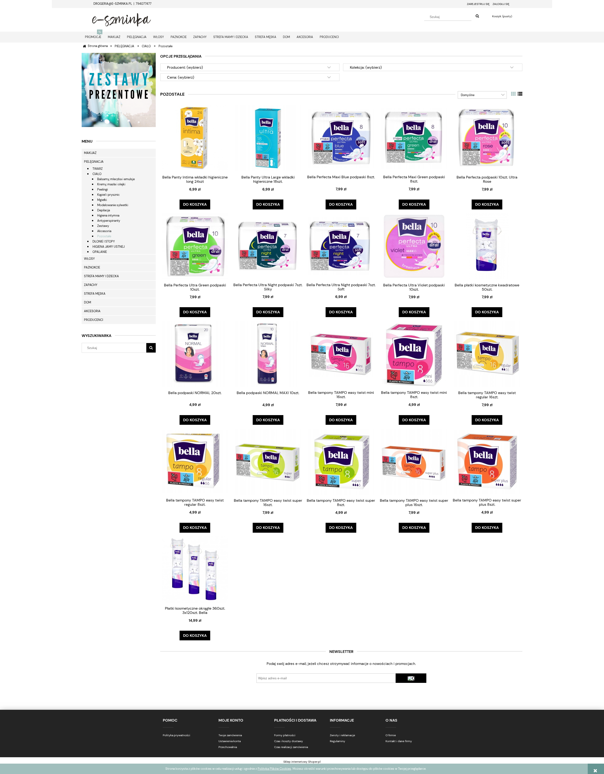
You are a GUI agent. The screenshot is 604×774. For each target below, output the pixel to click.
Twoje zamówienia (230, 735)
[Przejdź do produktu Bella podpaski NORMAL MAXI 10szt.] (268, 354)
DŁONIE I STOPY (103, 241)
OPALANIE (99, 252)
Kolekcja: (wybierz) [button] (366, 67)
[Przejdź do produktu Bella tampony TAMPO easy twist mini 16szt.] (341, 354)
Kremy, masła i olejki (111, 184)
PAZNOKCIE (92, 267)
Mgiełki (102, 200)
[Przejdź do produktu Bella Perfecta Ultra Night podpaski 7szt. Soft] (341, 246)
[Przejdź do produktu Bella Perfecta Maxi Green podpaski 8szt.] (414, 138)
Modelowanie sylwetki (112, 205)
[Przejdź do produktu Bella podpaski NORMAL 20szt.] (195, 354)
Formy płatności (284, 735)
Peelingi (102, 189)
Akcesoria (104, 231)
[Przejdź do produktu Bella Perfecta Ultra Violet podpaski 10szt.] (414, 246)
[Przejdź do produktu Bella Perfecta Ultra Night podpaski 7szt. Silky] (268, 246)
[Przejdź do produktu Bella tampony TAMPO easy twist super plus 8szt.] (487, 461)
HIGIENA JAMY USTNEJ (108, 247)
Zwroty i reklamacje (342, 735)
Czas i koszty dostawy (288, 741)
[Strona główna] (121, 19)
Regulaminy (337, 741)
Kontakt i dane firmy (399, 741)
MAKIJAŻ (90, 153)
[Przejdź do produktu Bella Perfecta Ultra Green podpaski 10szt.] (195, 246)
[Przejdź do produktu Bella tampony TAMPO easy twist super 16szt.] (268, 461)
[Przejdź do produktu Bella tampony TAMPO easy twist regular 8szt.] (195, 461)
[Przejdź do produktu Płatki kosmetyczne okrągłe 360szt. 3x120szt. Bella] (195, 569)
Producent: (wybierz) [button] (185, 67)
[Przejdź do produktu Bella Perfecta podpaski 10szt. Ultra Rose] (487, 138)
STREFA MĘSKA (94, 294)
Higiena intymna (108, 215)
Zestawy (103, 226)
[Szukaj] (477, 16)
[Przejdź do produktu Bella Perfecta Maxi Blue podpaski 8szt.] (341, 138)
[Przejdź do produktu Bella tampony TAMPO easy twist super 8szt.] (341, 461)
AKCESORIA (92, 311)
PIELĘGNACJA (94, 162)
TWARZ (97, 169)
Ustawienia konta (229, 741)
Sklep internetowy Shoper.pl (302, 762)
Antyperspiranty (108, 221)
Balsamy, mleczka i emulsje (116, 179)
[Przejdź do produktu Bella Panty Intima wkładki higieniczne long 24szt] (195, 138)
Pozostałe (104, 236)
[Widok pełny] (520, 94)
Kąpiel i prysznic (108, 195)
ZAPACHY (90, 285)
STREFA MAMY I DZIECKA (101, 276)
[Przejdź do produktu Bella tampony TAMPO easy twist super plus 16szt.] (414, 461)
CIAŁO (96, 174)
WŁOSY (89, 259)
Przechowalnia (227, 747)
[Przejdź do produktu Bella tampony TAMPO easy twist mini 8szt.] (414, 354)
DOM (87, 302)
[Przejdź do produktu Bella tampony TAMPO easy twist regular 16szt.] (487, 354)
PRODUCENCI (93, 320)
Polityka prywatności (176, 735)
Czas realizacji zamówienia (291, 747)
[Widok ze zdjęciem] (513, 94)
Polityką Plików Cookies (274, 769)
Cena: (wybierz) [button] (180, 77)
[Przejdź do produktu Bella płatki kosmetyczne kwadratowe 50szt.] (487, 246)
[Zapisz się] (411, 678)
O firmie (391, 735)
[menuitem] (93, 37)
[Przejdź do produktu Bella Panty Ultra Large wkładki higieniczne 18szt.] (268, 138)
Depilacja (103, 210)
